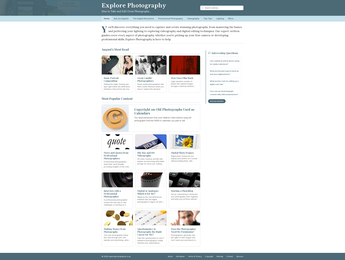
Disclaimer (180, 256)
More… (231, 18)
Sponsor (239, 256)
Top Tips (208, 18)
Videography (193, 18)
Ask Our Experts (121, 18)
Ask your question (217, 101)
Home (107, 18)
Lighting (220, 18)
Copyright (209, 256)
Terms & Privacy (195, 256)
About (170, 256)
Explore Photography (134, 5)
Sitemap (219, 256)
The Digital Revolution (143, 18)
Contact (229, 256)
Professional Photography (170, 18)
